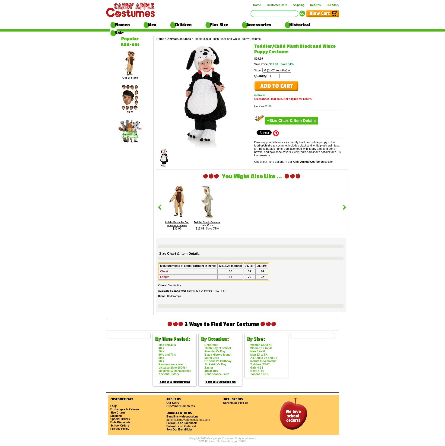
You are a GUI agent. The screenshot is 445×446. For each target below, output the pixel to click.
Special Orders (120, 419)
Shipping (298, 5)
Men (152, 24)
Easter (208, 367)
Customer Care (277, 5)
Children (183, 24)
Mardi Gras (211, 358)
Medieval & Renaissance (175, 371)
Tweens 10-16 (259, 374)
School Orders (119, 425)
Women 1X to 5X (261, 348)
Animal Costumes (179, 39)
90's (161, 361)
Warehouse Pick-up (235, 403)
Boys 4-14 (257, 371)
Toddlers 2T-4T (260, 364)
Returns (315, 5)
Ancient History (169, 374)
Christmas (211, 345)
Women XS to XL (261, 345)
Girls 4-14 (256, 367)
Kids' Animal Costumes (308, 161)
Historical (299, 24)
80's (161, 358)
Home (257, 5)
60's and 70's (167, 354)
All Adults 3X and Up (263, 358)
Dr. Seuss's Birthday (218, 361)
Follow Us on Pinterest (181, 426)
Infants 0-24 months (263, 361)
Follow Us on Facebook (181, 423)
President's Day (215, 351)
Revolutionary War (171, 364)
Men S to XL (258, 351)
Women (122, 24)
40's (161, 348)
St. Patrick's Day (215, 364)
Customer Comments (180, 406)
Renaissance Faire (216, 374)
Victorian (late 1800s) (173, 367)
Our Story (333, 5)
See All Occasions (220, 382)
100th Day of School (217, 348)
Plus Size (219, 24)
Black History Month (217, 354)
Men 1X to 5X (258, 354)
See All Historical (174, 382)
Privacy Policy (119, 428)
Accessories (258, 24)
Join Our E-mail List (179, 429)
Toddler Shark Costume (207, 222)
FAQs (114, 406)
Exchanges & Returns (124, 409)
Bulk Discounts (120, 422)
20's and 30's (167, 345)
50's (161, 351)
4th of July (211, 371)
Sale (119, 32)
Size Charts (118, 412)
